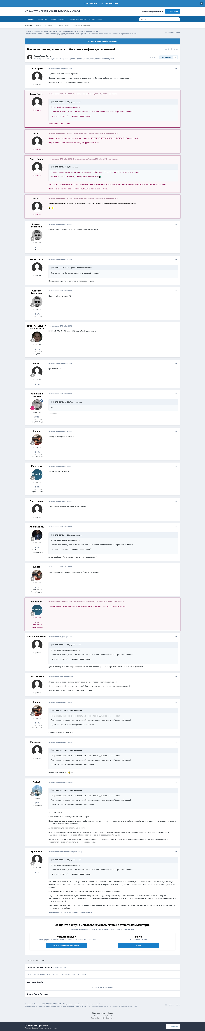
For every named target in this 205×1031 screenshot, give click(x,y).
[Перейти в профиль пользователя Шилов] (37, 439)
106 (37, 872)
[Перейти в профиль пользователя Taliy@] (37, 790)
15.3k (38, 417)
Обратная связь (98, 1013)
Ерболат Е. (36, 851)
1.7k (38, 247)
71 (38, 803)
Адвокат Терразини (36, 225)
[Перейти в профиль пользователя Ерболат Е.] (37, 860)
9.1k (38, 487)
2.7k (38, 349)
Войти (138, 945)
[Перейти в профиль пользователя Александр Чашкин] (37, 404)
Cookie (110, 1013)
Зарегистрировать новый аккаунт (66, 945)
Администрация (62, 25)
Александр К (37, 526)
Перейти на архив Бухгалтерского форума (85, 19)
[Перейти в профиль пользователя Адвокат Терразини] (37, 235)
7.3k (38, 547)
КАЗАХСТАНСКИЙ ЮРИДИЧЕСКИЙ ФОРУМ (52, 11)
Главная (30, 19)
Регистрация (173, 11)
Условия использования (47, 1028)
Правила (48, 25)
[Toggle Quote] (52, 102)
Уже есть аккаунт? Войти (151, 11)
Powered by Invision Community (102, 1018)
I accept (174, 1027)
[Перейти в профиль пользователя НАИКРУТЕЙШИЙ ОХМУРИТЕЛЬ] (37, 337)
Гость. (36, 363)
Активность (42, 19)
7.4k (38, 384)
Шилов (36, 431)
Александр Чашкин (37, 395)
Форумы (28, 25)
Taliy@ (36, 782)
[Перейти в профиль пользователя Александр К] (37, 535)
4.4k (38, 452)
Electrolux (36, 466)
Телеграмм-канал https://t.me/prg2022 (100, 3)
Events (38, 25)
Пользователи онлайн (81, 25)
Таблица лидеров (58, 19)
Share (153, 57)
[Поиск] (177, 19)
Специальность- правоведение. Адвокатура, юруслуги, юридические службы (81, 59)
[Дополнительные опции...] (176, 68)
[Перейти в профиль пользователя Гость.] (37, 371)
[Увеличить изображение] (100, 177)
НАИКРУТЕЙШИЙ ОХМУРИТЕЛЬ (36, 327)
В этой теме (167, 19)
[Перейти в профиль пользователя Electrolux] (37, 474)
